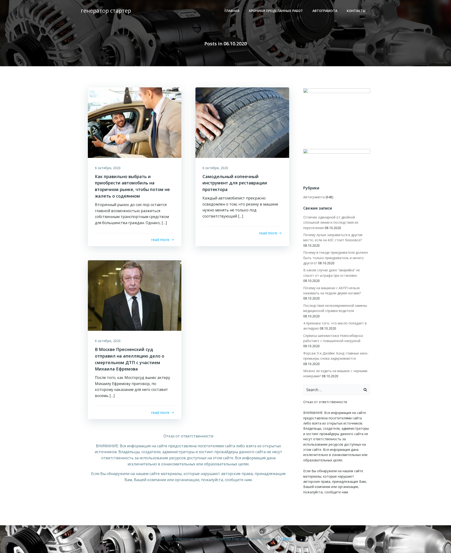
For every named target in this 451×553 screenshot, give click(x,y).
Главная (232, 10)
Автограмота (324, 10)
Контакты (356, 10)
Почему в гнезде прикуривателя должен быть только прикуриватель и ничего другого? (335, 257)
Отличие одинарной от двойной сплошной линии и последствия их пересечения (330, 222)
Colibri (285, 538)
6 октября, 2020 (108, 168)
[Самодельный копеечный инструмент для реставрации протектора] (242, 122)
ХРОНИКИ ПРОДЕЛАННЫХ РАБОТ (276, 10)
